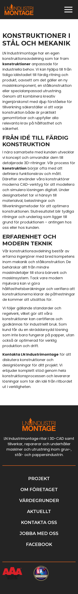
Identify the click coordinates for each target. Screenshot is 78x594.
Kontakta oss (39, 522)
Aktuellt (39, 511)
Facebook (39, 544)
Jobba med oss (39, 533)
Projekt (39, 478)
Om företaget (39, 489)
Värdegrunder (39, 500)
